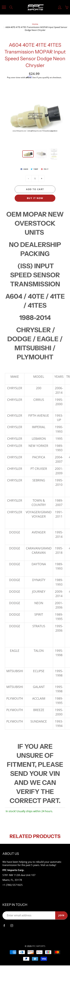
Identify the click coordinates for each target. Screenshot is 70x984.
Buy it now (35, 198)
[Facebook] (4, 925)
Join (61, 915)
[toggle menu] (4, 7)
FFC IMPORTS (38, 946)
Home (35, 24)
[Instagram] (11, 925)
